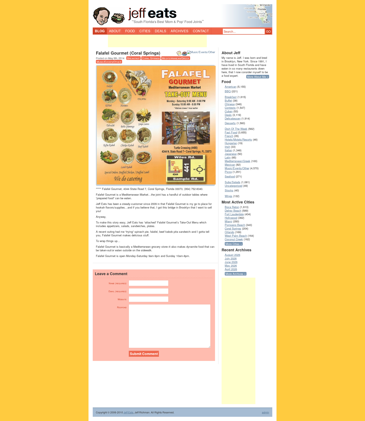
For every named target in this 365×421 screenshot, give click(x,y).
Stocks (229, 190)
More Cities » (234, 244)
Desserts (230, 123)
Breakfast (133, 58)
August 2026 (232, 255)
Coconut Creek (234, 239)
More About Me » (257, 76)
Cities (144, 30)
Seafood (230, 176)
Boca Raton (232, 207)
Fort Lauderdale (234, 214)
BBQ (228, 91)
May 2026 (231, 266)
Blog (100, 30)
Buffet (228, 100)
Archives (179, 30)
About (115, 30)
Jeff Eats (128, 412)
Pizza (228, 172)
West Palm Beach (236, 236)
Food (130, 30)
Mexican (230, 165)
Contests (230, 108)
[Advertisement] (157, 41)
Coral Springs (151, 58)
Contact (201, 30)
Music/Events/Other (109, 61)
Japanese (231, 154)
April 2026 (231, 269)
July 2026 (231, 258)
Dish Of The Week (236, 129)
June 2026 (231, 262)
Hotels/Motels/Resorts (238, 139)
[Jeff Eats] (182, 13)
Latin (228, 157)
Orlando (229, 232)
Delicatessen (233, 118)
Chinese (230, 104)
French (229, 136)
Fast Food (231, 132)
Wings (228, 196)
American (230, 87)
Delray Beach (233, 210)
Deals (160, 30)
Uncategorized (233, 186)
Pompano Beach (235, 225)
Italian (228, 150)
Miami (228, 221)
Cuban (229, 111)
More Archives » (236, 274)
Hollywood (231, 218)
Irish (227, 147)
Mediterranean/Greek (175, 58)
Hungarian (231, 143)
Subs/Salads (232, 182)
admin (265, 412)
